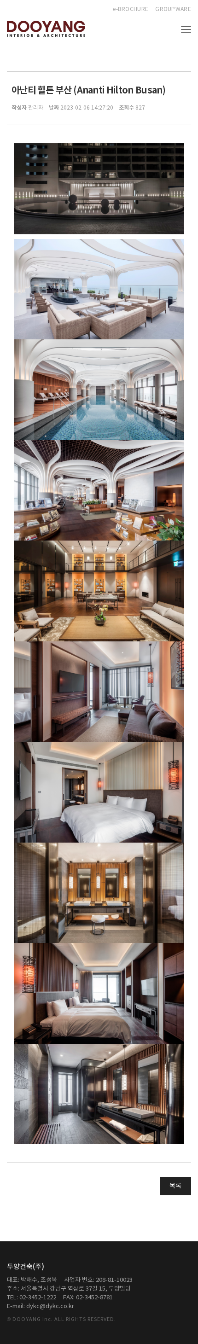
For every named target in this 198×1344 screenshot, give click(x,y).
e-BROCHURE (130, 9)
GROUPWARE (173, 9)
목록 (175, 1186)
